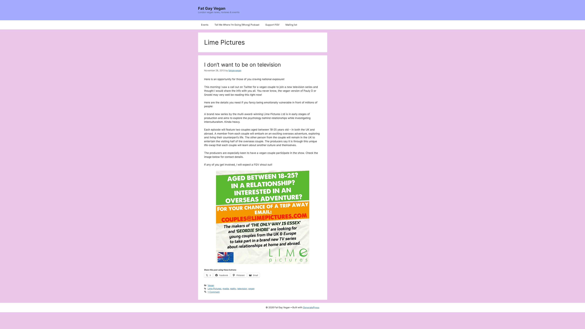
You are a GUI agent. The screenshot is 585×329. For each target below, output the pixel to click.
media (226, 288)
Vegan (211, 285)
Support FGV (272, 24)
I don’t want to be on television (242, 64)
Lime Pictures (214, 288)
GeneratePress (311, 307)
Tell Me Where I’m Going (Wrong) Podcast (236, 24)
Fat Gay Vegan (211, 8)
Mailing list (291, 24)
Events (204, 24)
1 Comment (214, 292)
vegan (251, 288)
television (242, 288)
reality (233, 288)
